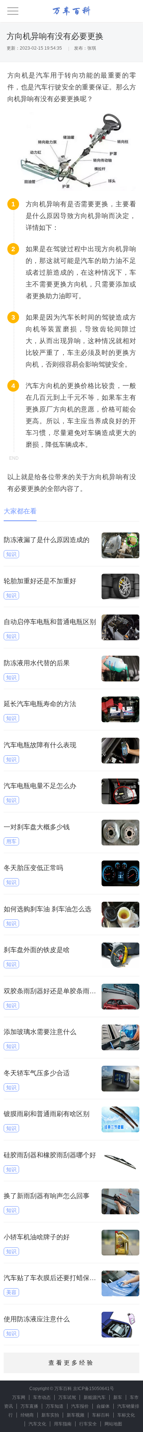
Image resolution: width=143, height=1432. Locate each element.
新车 (117, 1397)
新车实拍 (50, 1415)
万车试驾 (67, 1397)
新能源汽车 (95, 1397)
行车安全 (88, 1423)
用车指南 (63, 1423)
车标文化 (126, 1415)
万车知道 (54, 1406)
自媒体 (103, 1406)
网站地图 (113, 1423)
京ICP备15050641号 (93, 1388)
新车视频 (75, 1415)
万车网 (18, 1397)
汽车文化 (37, 1423)
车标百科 (101, 1415)
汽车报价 (80, 1406)
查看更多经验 (71, 1363)
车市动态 (42, 1397)
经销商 (27, 1415)
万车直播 (29, 1406)
